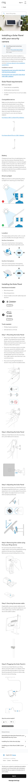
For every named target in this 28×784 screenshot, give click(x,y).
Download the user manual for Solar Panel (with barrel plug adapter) (13, 71)
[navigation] (14, 12)
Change (14, 755)
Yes (6, 722)
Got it (14, 776)
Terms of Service (15, 760)
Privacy (4, 760)
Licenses (9, 760)
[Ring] (4, 2)
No (13, 722)
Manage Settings (14, 780)
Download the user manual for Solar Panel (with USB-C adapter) (13, 75)
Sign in (21, 2)
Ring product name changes (17, 49)
